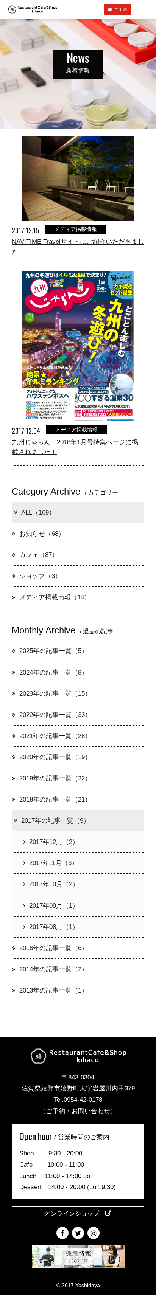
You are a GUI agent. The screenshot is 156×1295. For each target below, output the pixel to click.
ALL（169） (38, 512)
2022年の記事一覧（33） (55, 714)
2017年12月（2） (54, 841)
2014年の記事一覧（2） (53, 969)
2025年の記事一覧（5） (53, 650)
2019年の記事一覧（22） (55, 778)
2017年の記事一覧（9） (55, 820)
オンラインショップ (75, 1213)
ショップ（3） (40, 576)
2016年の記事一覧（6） (53, 948)
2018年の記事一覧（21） (55, 799)
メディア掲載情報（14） (54, 597)
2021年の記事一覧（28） (55, 736)
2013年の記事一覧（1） (53, 990)
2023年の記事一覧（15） (55, 693)
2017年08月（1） (54, 927)
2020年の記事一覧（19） (55, 757)
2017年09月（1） (54, 905)
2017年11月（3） (53, 863)
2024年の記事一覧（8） (53, 672)
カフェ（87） (38, 554)
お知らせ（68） (42, 533)
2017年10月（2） (54, 884)
